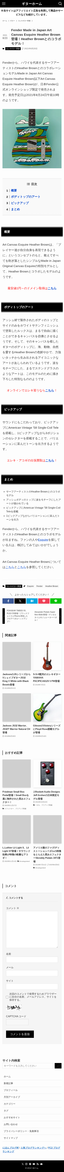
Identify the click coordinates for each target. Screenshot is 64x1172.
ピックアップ (20, 203)
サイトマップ (11, 1138)
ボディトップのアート (26, 196)
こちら (9, 567)
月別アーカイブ (12, 1097)
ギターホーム (32, 3)
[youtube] (33, 1164)
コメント (12, 908)
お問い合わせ (11, 1124)
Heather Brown (51, 586)
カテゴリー (9, 1104)
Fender (40, 586)
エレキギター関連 (13, 49)
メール (10, 967)
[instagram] (26, 1164)
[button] (8, 601)
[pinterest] (30, 1164)
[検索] (58, 1066)
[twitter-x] (22, 1164)
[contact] (41, 1164)
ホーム (7, 1076)
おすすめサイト (12, 1117)
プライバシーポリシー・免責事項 (21, 1131)
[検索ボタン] (60, 3)
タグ (6, 1110)
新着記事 (8, 1083)
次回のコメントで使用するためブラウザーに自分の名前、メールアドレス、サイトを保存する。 (33, 997)
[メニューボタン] (3, 3)
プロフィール (11, 1090)
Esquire (43, 539)
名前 (8, 954)
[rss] (37, 1164)
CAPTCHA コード (16, 1016)
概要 (14, 190)
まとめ (15, 209)
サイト (10, 980)
